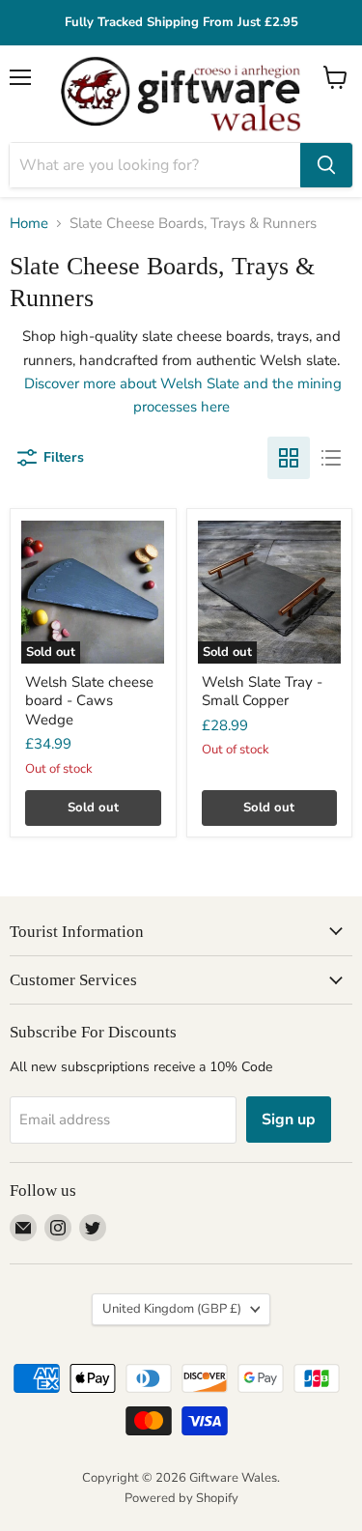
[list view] (331, 458)
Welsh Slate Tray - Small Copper (262, 691)
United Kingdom (171, 1309)
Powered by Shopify (181, 1498)
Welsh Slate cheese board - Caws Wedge (89, 700)
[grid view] (288, 458)
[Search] (326, 165)
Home (29, 223)
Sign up (289, 1119)
